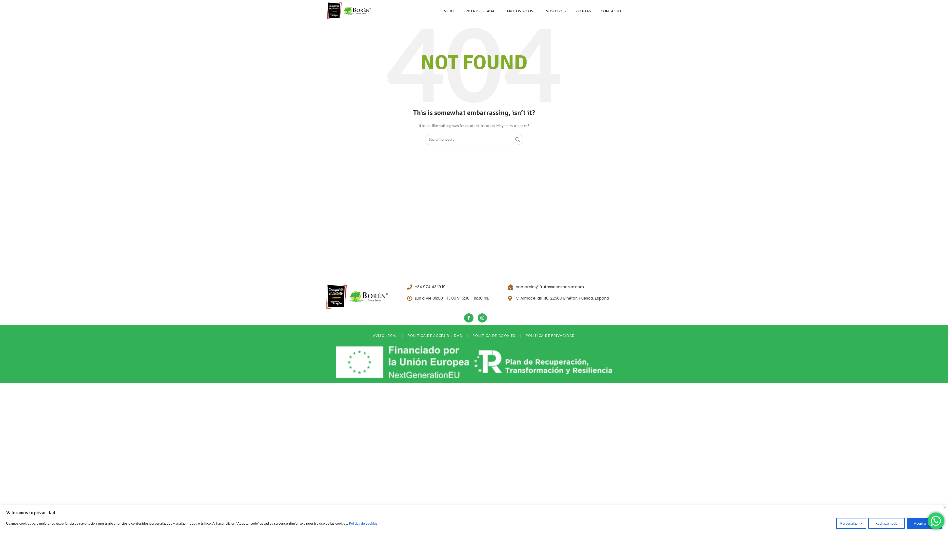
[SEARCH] (517, 139)
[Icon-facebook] (468, 318)
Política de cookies (363, 523)
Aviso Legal (385, 336)
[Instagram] (482, 318)
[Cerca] (945, 507)
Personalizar (849, 523)
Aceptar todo (924, 523)
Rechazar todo (886, 523)
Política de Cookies (494, 336)
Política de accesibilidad (435, 336)
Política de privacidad (550, 336)
